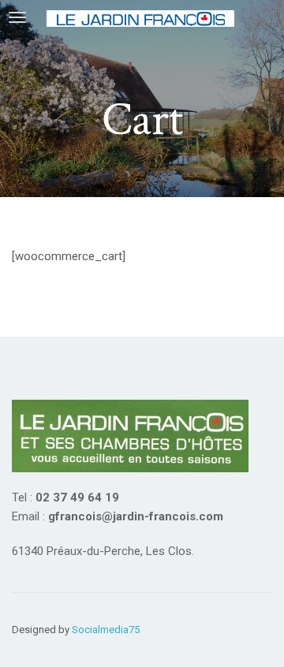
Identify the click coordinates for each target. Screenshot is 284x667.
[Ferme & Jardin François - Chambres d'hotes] (145, 17)
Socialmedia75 (106, 629)
